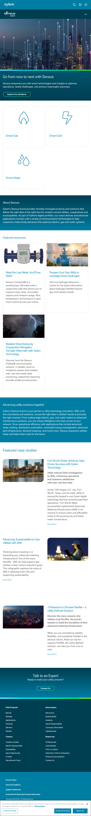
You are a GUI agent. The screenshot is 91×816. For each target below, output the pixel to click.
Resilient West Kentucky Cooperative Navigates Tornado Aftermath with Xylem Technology (23, 349)
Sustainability (51, 716)
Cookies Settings (9, 811)
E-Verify (9, 757)
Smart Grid (55, 135)
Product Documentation (55, 757)
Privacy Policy (11, 780)
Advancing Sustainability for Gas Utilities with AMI (21, 541)
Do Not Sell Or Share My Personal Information (23, 794)
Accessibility (11, 749)
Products (9, 724)
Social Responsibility (54, 724)
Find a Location (52, 749)
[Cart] (80, 4)
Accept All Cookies (63, 811)
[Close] (87, 804)
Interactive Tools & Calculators (58, 753)
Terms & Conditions (13, 785)
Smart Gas (12, 135)
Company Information (54, 727)
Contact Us (50, 760)
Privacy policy (40, 806)
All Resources (51, 742)
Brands (8, 713)
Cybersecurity (51, 731)
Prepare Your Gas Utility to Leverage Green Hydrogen (64, 274)
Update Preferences (13, 790)
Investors (49, 720)
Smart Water (13, 178)
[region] (45, 808)
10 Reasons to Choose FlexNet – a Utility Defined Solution (66, 609)
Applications (11, 720)
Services (9, 727)
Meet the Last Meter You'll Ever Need (23, 274)
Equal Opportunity (13, 753)
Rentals (9, 731)
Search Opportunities (14, 746)
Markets (9, 716)
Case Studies (51, 746)
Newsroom (50, 713)
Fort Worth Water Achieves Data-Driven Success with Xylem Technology (66, 464)
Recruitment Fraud (13, 760)
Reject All (80, 811)
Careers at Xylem (12, 742)
